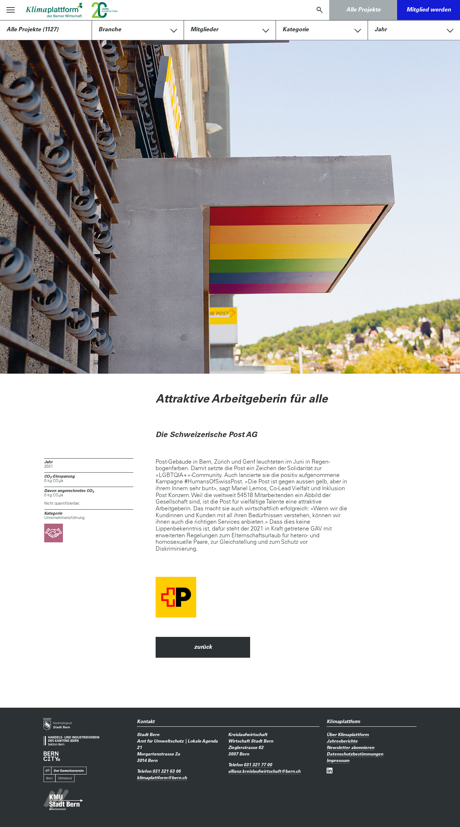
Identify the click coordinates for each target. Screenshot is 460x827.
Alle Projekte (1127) (32, 29)
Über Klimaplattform (348, 734)
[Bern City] (51, 756)
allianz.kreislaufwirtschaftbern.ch (264, 771)
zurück (203, 646)
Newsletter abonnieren (350, 747)
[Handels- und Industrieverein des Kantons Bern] (71, 741)
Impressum (338, 760)
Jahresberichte (342, 741)
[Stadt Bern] (57, 724)
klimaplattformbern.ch (162, 777)
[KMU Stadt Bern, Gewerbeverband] (63, 799)
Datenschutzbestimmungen (355, 754)
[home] (54, 10)
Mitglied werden (428, 9)
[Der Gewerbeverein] (65, 774)
